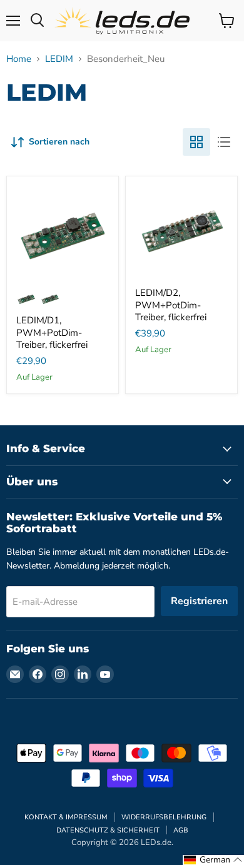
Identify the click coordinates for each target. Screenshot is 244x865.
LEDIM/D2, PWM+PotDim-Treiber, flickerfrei (170, 304)
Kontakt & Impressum (66, 817)
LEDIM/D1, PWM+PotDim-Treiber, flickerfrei (52, 332)
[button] (213, 860)
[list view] (224, 142)
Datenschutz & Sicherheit (108, 830)
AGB (180, 830)
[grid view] (196, 142)
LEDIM (59, 59)
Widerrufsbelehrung (163, 817)
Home (18, 59)
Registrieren (199, 601)
